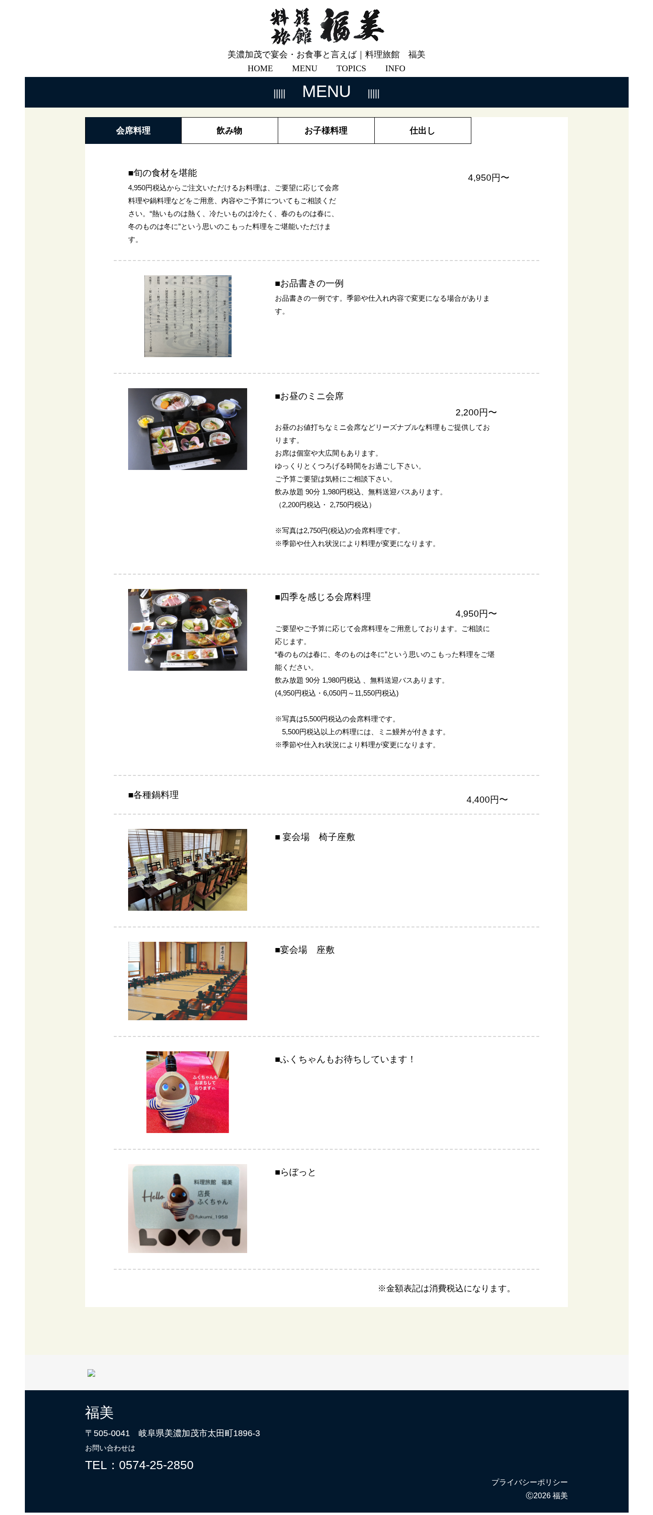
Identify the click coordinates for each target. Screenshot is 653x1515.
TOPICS (351, 68)
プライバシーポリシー (529, 1482)
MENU (304, 68)
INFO (395, 68)
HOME (260, 68)
